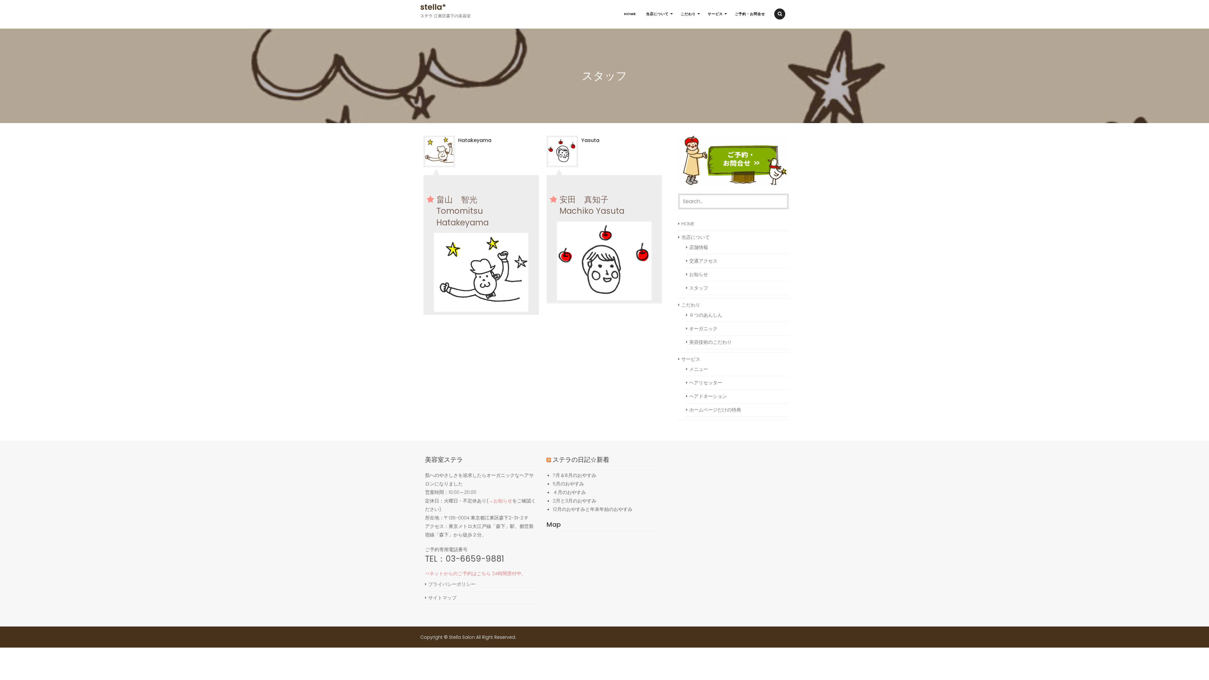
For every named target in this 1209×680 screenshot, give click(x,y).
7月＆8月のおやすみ (574, 475)
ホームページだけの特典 (715, 409)
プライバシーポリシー (451, 584)
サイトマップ (442, 597)
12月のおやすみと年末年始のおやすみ (593, 509)
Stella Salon (462, 637)
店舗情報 (698, 247)
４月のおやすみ (569, 492)
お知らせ (698, 274)
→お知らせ (500, 500)
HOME (630, 13)
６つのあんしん (705, 315)
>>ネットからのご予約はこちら (458, 573)
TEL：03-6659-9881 (464, 558)
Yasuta (590, 140)
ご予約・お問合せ (750, 13)
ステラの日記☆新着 (581, 459)
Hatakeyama (474, 140)
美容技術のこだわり (710, 342)
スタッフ (698, 288)
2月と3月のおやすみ (574, 500)
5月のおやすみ (568, 483)
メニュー (698, 369)
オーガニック (703, 328)
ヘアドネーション (708, 396)
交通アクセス (703, 261)
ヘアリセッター (705, 382)
